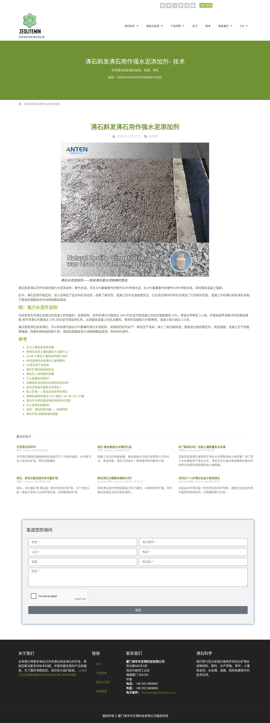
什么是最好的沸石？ (38, 378)
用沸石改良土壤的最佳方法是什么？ (48, 351)
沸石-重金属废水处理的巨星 (114, 446)
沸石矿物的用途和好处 (40, 369)
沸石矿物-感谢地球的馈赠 (42, 414)
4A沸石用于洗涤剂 (37, 365)
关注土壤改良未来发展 (40, 347)
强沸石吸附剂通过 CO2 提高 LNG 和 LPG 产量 (55, 396)
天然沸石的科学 (26, 446)
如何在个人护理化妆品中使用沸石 (199, 478)
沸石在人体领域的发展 (40, 373)
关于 (194, 25)
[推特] (168, 5)
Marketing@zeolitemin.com (159, 692)
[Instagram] (174, 5)
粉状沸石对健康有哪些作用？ (115, 478)
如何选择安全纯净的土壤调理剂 (45, 360)
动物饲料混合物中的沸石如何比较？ (48, 382)
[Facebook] (162, 5)
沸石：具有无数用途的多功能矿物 (37, 478)
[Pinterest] (187, 5)
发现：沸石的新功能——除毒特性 (47, 409)
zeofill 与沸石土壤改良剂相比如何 (46, 356)
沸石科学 (130, 25)
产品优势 (176, 25)
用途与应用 (152, 25)
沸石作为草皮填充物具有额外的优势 (48, 400)
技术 (208, 25)
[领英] (180, 5)
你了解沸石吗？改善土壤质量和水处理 (202, 446)
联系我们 (223, 25)
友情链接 (101, 691)
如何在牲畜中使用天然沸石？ (44, 387)
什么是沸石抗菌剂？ (38, 405)
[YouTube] (192, 5)
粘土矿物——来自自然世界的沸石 (47, 391)
